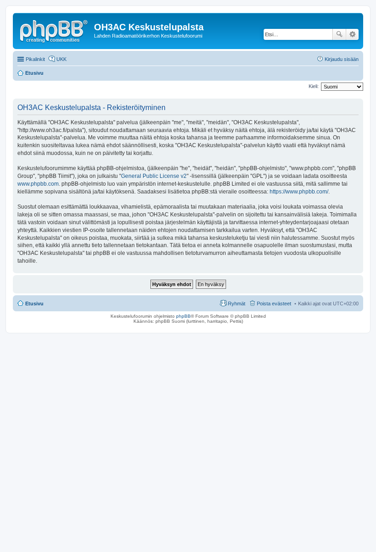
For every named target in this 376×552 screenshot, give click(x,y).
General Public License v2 (154, 176)
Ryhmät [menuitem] (236, 303)
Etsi (339, 34)
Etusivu (34, 303)
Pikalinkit (35, 59)
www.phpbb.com (38, 184)
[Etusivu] (54, 29)
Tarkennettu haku (352, 34)
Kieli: (314, 86)
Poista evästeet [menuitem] (274, 303)
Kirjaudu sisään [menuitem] (342, 59)
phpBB (183, 316)
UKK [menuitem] (61, 59)
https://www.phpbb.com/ (299, 191)
